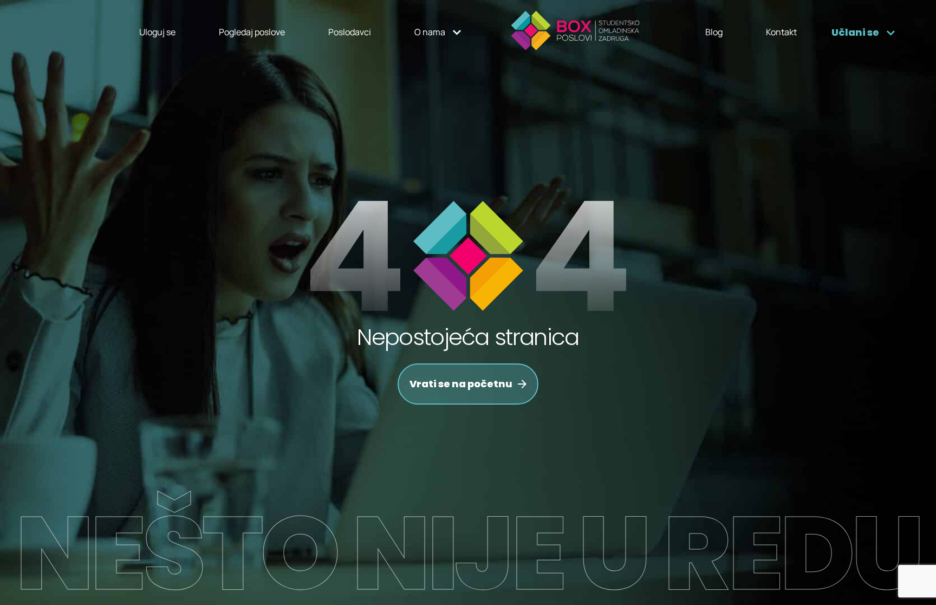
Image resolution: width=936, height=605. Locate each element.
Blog (714, 32)
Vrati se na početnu (461, 384)
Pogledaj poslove (252, 32)
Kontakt (781, 32)
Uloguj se (157, 32)
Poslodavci (349, 32)
